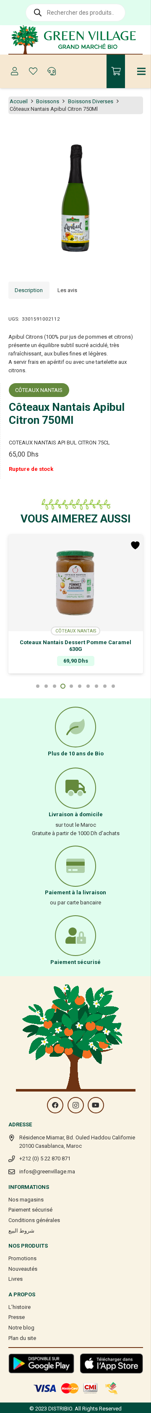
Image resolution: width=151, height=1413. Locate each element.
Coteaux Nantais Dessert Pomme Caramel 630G (75, 645)
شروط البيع (21, 1231)
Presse (16, 1317)
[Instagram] (76, 1105)
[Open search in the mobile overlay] (75, 13)
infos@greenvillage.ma (47, 1171)
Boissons (47, 101)
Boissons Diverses (90, 101)
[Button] (14, 71)
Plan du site (22, 1338)
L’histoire (19, 1307)
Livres (15, 1279)
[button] (140, 133)
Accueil (19, 101)
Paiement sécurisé (30, 1210)
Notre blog (21, 1327)
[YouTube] (96, 1105)
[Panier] (116, 71)
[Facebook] (55, 1105)
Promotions (22, 1258)
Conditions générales (34, 1220)
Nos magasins (26, 1199)
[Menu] (141, 71)
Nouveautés (22, 1269)
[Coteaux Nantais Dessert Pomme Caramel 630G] (75, 583)
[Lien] (75, 40)
